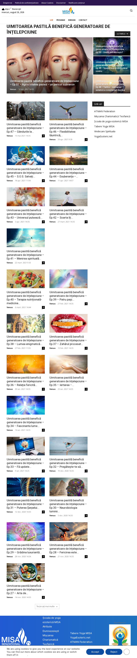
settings (23, 654)
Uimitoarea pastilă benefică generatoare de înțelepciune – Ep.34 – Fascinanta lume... (25, 422)
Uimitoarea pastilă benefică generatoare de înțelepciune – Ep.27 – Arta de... (25, 589)
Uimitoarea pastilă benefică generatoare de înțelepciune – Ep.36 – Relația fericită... (25, 381)
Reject (113, 651)
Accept (95, 651)
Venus (13, 89)
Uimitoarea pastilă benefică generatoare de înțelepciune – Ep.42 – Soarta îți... (68, 214)
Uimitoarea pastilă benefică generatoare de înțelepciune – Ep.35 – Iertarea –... (68, 381)
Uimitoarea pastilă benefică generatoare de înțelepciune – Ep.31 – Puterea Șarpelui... (25, 504)
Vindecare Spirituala (104, 131)
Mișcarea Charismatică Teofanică (112, 116)
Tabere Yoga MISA (104, 126)
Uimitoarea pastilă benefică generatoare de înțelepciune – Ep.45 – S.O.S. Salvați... (25, 172)
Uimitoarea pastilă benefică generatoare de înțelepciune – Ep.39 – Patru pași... (68, 295)
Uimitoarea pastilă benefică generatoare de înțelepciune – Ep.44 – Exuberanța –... (68, 172)
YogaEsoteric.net (103, 136)
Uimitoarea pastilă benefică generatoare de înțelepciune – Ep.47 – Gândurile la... (25, 128)
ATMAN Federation (104, 111)
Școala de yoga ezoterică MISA (111, 121)
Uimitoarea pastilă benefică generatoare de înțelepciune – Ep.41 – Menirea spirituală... (25, 254)
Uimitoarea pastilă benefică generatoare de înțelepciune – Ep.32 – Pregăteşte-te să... (68, 463)
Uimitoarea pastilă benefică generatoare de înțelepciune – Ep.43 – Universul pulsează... (25, 214)
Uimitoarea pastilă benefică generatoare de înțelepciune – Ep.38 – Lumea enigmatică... (25, 340)
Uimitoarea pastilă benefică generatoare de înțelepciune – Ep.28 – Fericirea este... (68, 548)
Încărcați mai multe (46, 606)
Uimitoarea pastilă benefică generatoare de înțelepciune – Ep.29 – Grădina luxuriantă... (25, 548)
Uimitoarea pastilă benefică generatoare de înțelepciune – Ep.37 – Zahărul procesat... (68, 340)
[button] (131, 10)
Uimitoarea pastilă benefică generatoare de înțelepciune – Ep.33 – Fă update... (25, 463)
